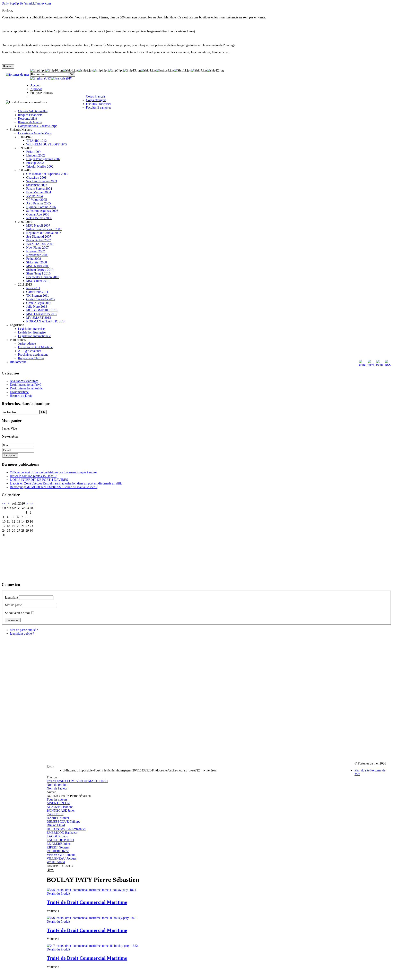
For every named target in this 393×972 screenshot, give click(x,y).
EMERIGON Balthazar (62, 832)
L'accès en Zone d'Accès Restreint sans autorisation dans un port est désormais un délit (66, 483)
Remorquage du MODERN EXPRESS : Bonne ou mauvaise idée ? (53, 487)
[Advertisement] (22, 558)
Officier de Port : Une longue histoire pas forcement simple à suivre (53, 472)
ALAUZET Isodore (60, 807)
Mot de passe (13, 605)
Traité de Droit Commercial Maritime (87, 902)
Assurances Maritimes (24, 381)
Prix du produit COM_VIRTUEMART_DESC (77, 781)
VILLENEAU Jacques (62, 858)
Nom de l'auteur (57, 788)
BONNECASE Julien (61, 810)
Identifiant (11, 597)
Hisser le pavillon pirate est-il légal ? (33, 476)
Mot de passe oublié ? (24, 630)
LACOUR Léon (57, 836)
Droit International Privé (25, 384)
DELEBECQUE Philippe (63, 821)
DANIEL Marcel (58, 818)
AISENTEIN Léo (58, 803)
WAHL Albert (56, 862)
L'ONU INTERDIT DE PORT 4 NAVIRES (39, 479)
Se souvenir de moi (17, 613)
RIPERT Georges (58, 847)
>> (31, 503)
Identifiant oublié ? (22, 633)
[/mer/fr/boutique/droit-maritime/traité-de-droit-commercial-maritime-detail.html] (91, 889)
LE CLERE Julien (59, 843)
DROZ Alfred (56, 825)
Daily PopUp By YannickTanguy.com (26, 3)
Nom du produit (57, 784)
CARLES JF (55, 814)
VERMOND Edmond (61, 854)
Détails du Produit (58, 893)
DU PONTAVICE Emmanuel (66, 829)
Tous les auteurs (57, 799)
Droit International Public (26, 388)
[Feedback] (390, 447)
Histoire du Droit (21, 395)
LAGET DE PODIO (60, 840)
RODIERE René (58, 851)
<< (4, 503)
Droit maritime (19, 392)
